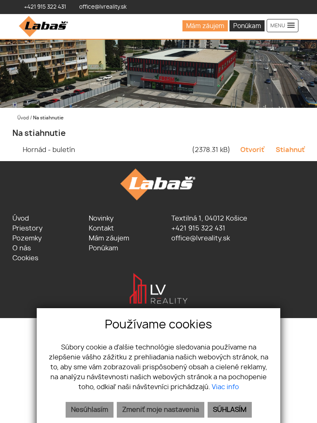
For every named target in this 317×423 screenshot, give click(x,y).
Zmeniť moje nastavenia (160, 409)
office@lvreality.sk (200, 238)
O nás (21, 248)
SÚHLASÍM (229, 409)
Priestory (27, 228)
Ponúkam (247, 26)
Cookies (25, 258)
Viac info (225, 387)
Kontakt (101, 228)
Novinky (101, 218)
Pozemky (27, 238)
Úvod (22, 118)
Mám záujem (205, 26)
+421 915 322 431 (197, 228)
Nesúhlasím (89, 409)
